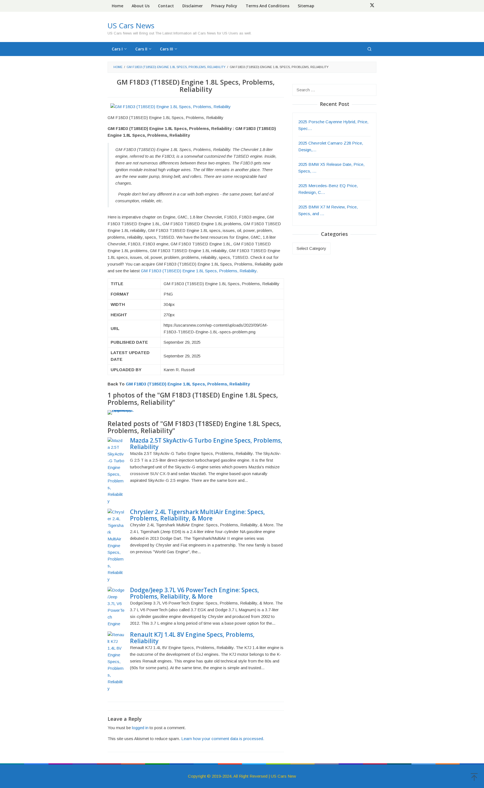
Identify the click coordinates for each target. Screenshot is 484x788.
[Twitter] (372, 6)
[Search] (369, 49)
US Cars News (131, 25)
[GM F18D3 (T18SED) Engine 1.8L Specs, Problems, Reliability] (170, 106)
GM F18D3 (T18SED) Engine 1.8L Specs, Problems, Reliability (199, 270)
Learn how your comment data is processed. (222, 738)
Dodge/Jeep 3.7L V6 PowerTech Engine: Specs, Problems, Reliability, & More (194, 593)
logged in (140, 727)
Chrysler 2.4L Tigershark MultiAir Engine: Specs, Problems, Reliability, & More (197, 515)
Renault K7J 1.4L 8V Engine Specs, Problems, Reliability (192, 638)
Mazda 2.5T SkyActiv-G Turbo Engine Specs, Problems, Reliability (206, 443)
